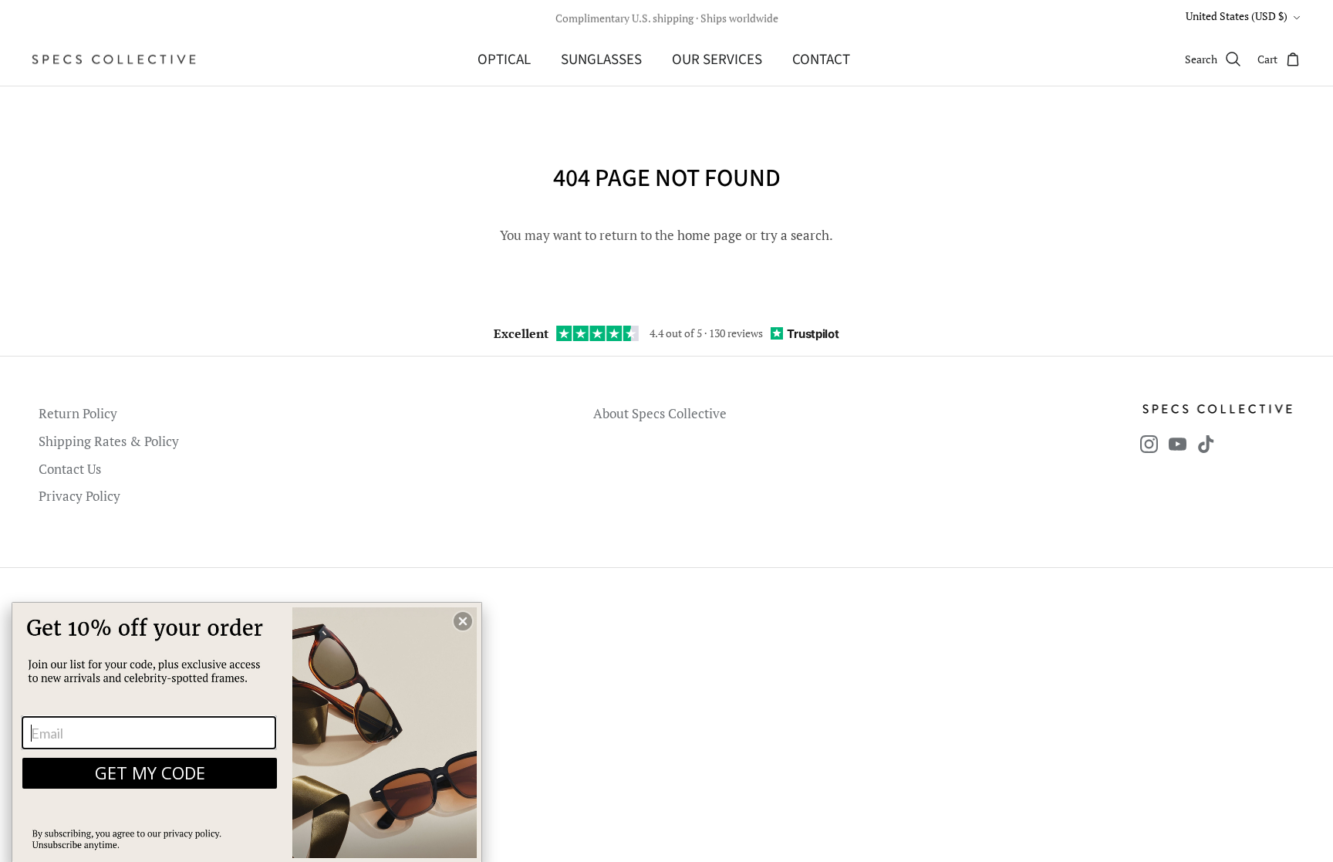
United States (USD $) (1236, 15)
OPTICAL (504, 59)
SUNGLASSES (601, 59)
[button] (463, 621)
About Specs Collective (660, 413)
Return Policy (78, 413)
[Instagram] (1149, 444)
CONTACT (821, 59)
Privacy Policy (79, 496)
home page (709, 235)
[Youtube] (1177, 444)
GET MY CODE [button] (150, 772)
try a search (795, 235)
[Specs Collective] (114, 59)
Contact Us (70, 469)
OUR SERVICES (717, 59)
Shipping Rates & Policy (109, 441)
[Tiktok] (1206, 444)
